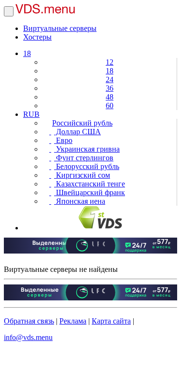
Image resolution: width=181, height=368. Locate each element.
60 (109, 105)
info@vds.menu (28, 337)
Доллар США (77, 131)
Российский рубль (82, 123)
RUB (31, 114)
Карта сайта (111, 321)
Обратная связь (29, 321)
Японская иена (79, 201)
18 (27, 53)
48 (109, 97)
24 (109, 79)
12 (109, 62)
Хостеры (37, 37)
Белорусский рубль (86, 166)
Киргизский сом (82, 175)
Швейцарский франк (89, 192)
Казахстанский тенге (89, 184)
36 (109, 88)
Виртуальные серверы (60, 28)
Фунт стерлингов (83, 158)
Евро (63, 140)
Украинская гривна (87, 149)
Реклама (72, 321)
